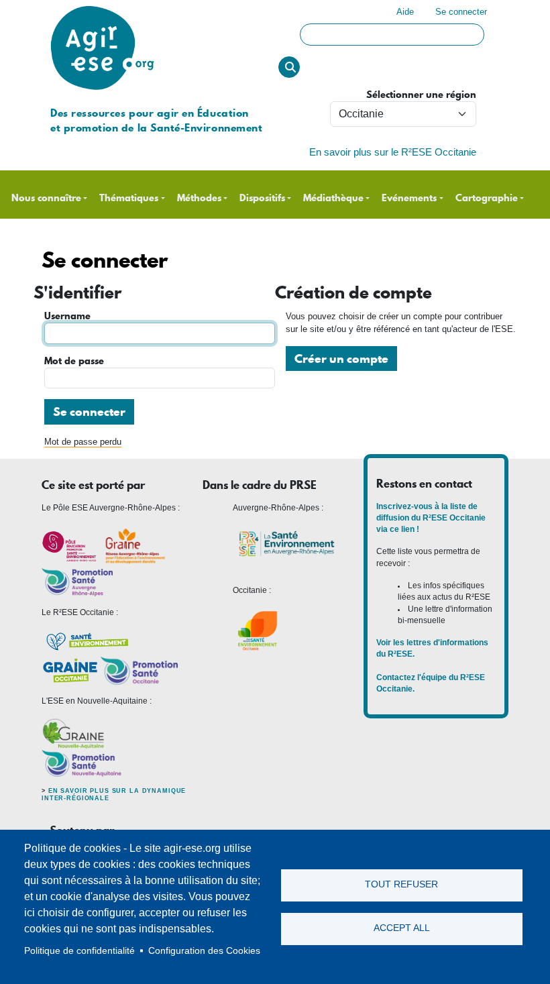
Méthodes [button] (199, 198)
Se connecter (461, 12)
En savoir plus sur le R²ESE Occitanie (392, 152)
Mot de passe (74, 361)
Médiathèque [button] (333, 198)
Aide (405, 12)
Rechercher (289, 67)
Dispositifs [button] (262, 198)
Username (67, 316)
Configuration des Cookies (204, 951)
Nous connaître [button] (46, 198)
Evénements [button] (409, 198)
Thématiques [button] (128, 198)
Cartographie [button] (486, 198)
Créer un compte (341, 358)
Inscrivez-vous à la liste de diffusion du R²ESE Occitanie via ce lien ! (431, 518)
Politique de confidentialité (79, 951)
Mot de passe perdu (82, 442)
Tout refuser (401, 884)
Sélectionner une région (421, 95)
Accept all (402, 928)
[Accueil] (102, 6)
